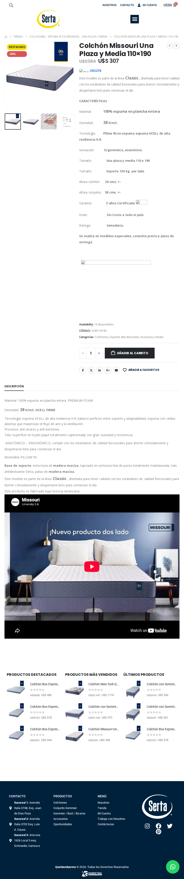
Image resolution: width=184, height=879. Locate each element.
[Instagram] (147, 826)
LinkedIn (99, 370)
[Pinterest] (158, 831)
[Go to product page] (16, 690)
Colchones (101, 337)
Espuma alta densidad (124, 337)
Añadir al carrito (132, 353)
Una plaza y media (151, 337)
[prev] (169, 46)
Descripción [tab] (14, 386)
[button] (11, 5)
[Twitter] (170, 826)
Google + (108, 370)
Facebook (82, 370)
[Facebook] (158, 826)
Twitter (91, 370)
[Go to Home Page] (5, 36)
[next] (176, 46)
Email (116, 370)
